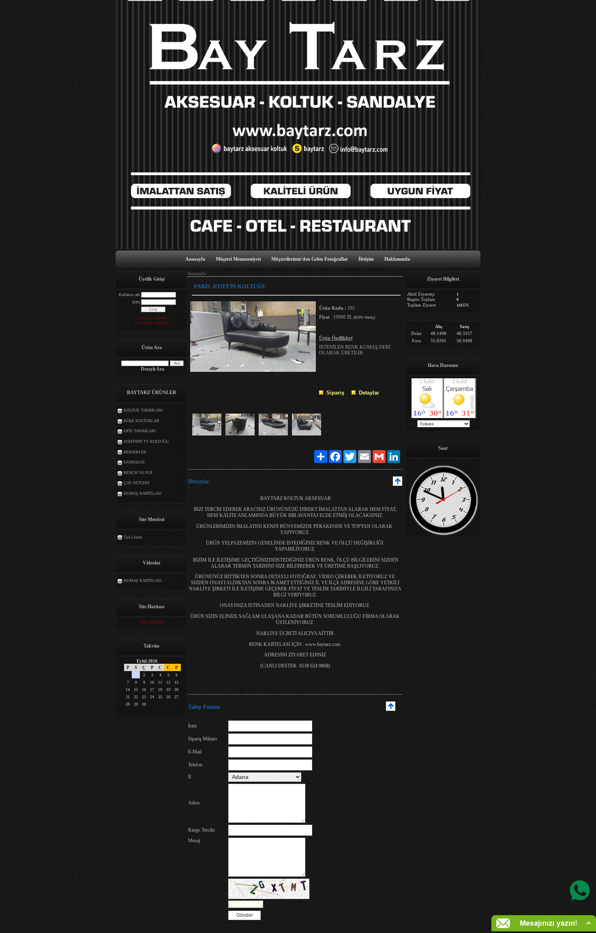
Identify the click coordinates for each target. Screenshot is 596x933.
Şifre (136, 302)
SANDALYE (134, 462)
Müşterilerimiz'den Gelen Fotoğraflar (309, 259)
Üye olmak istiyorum (152, 322)
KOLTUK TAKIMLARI (143, 410)
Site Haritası (152, 622)
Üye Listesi (133, 537)
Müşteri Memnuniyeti (238, 259)
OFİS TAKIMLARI (140, 431)
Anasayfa (195, 259)
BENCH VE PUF (138, 472)
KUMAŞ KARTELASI (142, 493)
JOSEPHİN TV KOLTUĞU (146, 441)
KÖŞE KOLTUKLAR (141, 420)
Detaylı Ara (152, 369)
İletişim (366, 259)
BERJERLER (135, 452)
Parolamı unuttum (152, 317)
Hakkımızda (397, 259)
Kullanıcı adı (129, 294)
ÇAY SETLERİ (136, 482)
